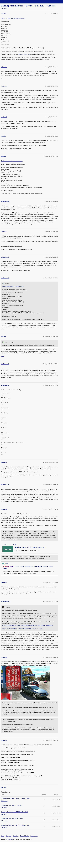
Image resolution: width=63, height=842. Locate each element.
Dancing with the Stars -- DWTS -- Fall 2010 (14, 812)
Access (6, 563)
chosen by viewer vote (24, 54)
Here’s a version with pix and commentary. (12, 161)
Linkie (2, 356)
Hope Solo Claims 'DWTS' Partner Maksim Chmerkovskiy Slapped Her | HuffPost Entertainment (27, 625)
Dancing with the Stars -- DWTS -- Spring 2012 (15, 798)
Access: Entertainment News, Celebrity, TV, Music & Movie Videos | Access (22, 628)
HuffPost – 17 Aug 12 (10, 544)
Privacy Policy (34, 836)
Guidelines (15, 836)
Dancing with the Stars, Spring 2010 (12, 818)
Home (2, 836)
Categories (8, 836)
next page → (4, 787)
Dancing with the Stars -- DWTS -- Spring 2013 (15, 825)
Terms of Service (24, 836)
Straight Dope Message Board (8, 1)
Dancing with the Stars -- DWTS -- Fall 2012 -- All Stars (28, 5)
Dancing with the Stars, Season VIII (11, 805)
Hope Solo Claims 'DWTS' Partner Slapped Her (30, 547)
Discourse (10, 839)
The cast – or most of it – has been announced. (13, 18)
